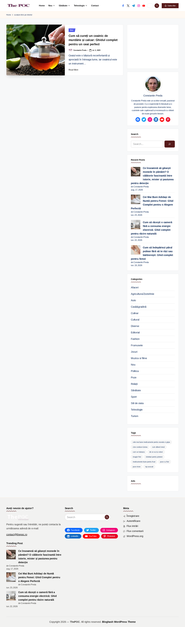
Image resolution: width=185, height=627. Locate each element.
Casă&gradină (138, 306)
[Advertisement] (158, 46)
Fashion (135, 339)
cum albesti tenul (158, 447)
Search (134, 134)
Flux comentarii (135, 531)
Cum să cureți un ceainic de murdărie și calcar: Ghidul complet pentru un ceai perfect (93, 40)
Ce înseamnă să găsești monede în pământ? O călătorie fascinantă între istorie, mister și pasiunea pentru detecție (152, 176)
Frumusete (137, 345)
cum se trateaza (139, 452)
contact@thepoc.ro (16, 534)
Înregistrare (133, 516)
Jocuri (134, 351)
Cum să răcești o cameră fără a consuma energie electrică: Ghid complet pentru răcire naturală (151, 228)
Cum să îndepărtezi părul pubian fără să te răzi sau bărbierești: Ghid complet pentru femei (152, 253)
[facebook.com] (123, 5)
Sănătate (136, 390)
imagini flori (137, 457)
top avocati (149, 467)
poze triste (136, 467)
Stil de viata (137, 403)
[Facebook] (138, 119)
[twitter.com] (128, 5)
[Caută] (169, 144)
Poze (133, 377)
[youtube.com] (143, 5)
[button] (170, 5)
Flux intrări (132, 526)
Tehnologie (137, 409)
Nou (71, 30)
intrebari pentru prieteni (154, 457)
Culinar (135, 313)
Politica (135, 371)
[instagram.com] (138, 5)
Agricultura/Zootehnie (142, 294)
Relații (134, 384)
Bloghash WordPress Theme (119, 621)
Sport (134, 396)
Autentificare (133, 521)
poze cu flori (164, 462)
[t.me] (133, 5)
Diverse (135, 326)
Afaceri (135, 287)
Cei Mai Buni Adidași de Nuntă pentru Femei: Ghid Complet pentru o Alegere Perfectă (152, 203)
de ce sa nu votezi (156, 452)
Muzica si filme (139, 358)
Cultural (135, 319)
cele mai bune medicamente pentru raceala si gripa (151, 442)
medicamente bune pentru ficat (144, 462)
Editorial (135, 332)
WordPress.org (135, 536)
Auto (133, 300)
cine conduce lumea (140, 447)
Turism (134, 416)
